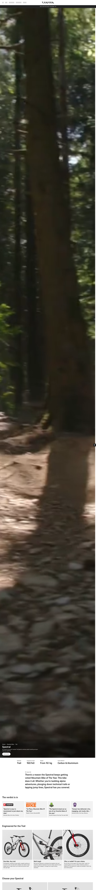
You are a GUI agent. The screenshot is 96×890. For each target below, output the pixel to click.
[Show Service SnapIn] (94, 445)
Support (24, 2)
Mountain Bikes (10, 744)
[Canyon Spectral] (47, 383)
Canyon (3, 744)
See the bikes (6, 754)
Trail (16, 744)
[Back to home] (48, 2)
